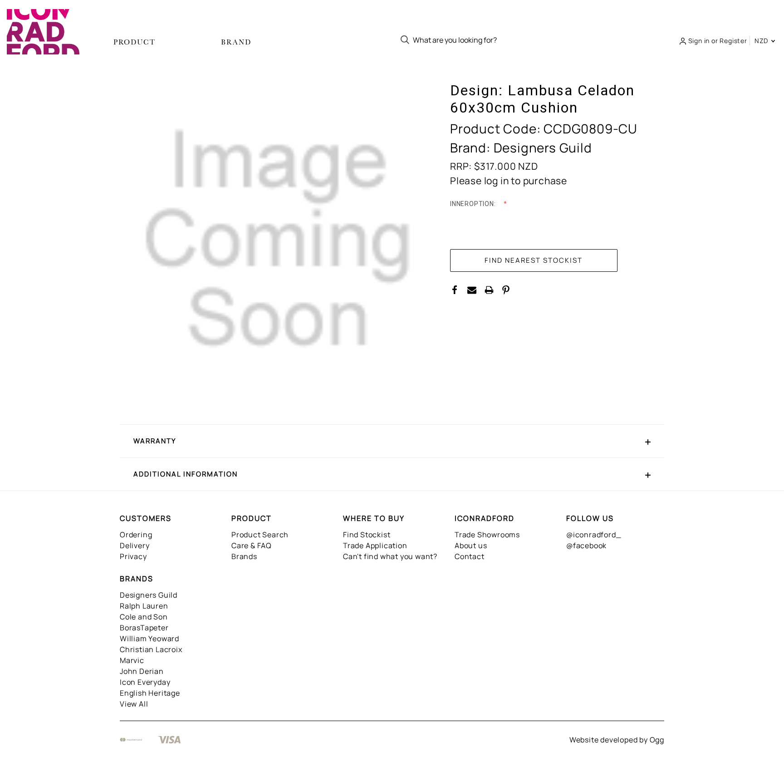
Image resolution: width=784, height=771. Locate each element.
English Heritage (150, 693)
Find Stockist (366, 535)
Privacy (133, 556)
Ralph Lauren (144, 606)
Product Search (260, 535)
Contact (470, 556)
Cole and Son (144, 617)
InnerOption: (473, 203)
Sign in (699, 40)
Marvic (132, 660)
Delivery (134, 545)
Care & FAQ (251, 545)
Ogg (657, 740)
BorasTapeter (144, 628)
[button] (392, 441)
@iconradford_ (593, 535)
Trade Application (375, 545)
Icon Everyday (145, 682)
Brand (236, 42)
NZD (762, 40)
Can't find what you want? (390, 556)
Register (733, 40)
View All (134, 704)
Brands (244, 556)
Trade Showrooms (487, 535)
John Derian (142, 671)
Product (134, 42)
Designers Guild (148, 595)
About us (471, 545)
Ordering (136, 535)
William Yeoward (149, 638)
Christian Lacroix (151, 649)
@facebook (586, 545)
